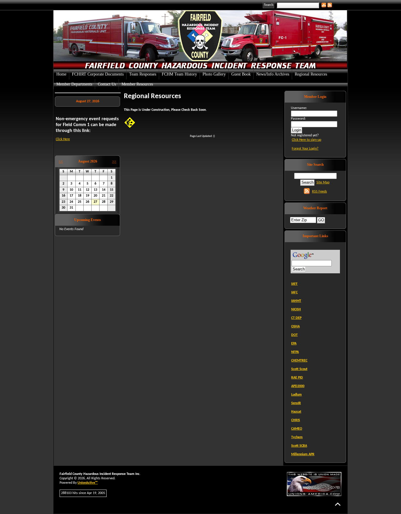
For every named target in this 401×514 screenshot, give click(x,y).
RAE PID (297, 377)
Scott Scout (299, 369)
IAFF (294, 284)
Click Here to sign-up (306, 140)
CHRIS (295, 420)
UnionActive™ (87, 483)
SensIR (296, 403)
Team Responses (142, 74)
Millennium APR (302, 454)
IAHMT (296, 301)
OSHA (295, 326)
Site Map (322, 182)
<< (61, 161)
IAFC (294, 292)
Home (61, 74)
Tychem (297, 437)
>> (114, 161)
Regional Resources (311, 74)
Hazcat (296, 411)
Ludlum (296, 394)
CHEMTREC (299, 360)
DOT (294, 335)
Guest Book (241, 74)
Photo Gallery (214, 74)
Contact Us (107, 84)
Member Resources (137, 84)
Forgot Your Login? (305, 148)
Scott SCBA (299, 446)
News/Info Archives (272, 74)
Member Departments (74, 84)
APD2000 (297, 386)
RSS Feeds (319, 191)
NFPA (295, 352)
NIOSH (296, 309)
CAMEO (296, 429)
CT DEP (296, 318)
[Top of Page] (337, 504)
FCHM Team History (179, 74)
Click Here (63, 139)
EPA (293, 343)
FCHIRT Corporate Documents (98, 74)
